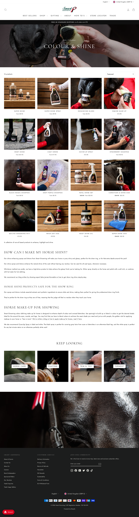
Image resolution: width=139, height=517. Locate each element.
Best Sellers (30, 15)
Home (65, 40)
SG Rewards (40, 473)
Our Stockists (8, 480)
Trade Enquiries (8, 484)
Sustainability (41, 477)
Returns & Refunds (42, 466)
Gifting (55, 15)
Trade (113, 15)
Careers (6, 470)
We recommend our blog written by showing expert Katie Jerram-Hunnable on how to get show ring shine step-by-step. (45, 277)
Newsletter (40, 470)
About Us (6, 466)
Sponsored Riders (9, 477)
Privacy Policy (41, 463)
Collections (71, 40)
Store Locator (98, 15)
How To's (80, 15)
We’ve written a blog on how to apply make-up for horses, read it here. (57, 319)
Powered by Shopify (69, 509)
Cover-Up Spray (24, 324)
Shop (43, 15)
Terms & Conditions (43, 480)
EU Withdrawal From (43, 484)
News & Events (8, 459)
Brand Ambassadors (9, 473)
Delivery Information (43, 459)
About (68, 15)
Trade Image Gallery (10, 487)
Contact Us (7, 463)
